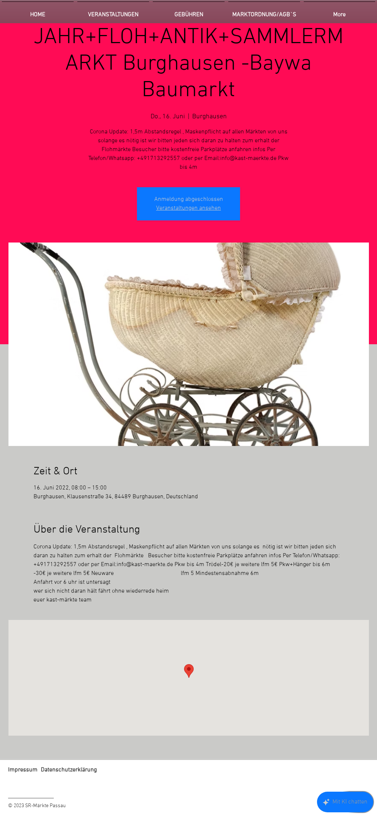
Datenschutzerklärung (69, 770)
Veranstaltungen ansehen (188, 208)
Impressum (23, 770)
